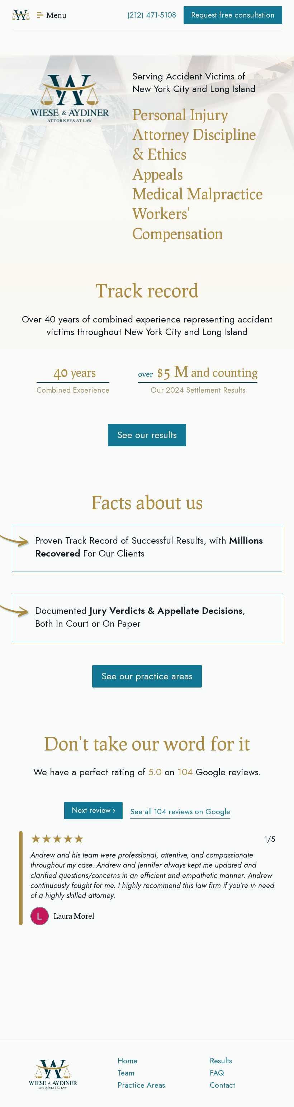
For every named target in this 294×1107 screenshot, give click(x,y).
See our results (147, 435)
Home (127, 1061)
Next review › (93, 810)
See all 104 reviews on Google (180, 811)
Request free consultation (233, 15)
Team (126, 1073)
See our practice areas (147, 676)
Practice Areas (141, 1085)
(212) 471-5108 (151, 15)
